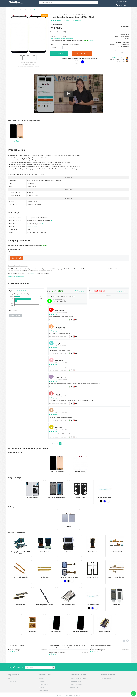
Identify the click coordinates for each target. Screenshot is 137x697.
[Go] (53, 667)
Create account (12, 681)
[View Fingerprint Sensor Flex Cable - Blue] (65, 581)
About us (41, 679)
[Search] (96, 2)
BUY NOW (59, 53)
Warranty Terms (32, 227)
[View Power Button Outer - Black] (89, 608)
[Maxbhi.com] (15, 2)
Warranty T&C (74, 688)
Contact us (42, 682)
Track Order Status (75, 682)
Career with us (43, 685)
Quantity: (53, 47)
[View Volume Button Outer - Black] (101, 501)
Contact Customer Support (78, 679)
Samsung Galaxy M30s (21, 10)
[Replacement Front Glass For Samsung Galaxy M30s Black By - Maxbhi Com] (28, 34)
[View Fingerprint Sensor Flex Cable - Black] (68, 581)
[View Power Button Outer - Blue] (92, 608)
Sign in (10, 678)
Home (10, 10)
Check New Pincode (14, 249)
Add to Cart (81, 53)
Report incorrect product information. (61, 38)
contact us (33, 274)
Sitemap (41, 688)
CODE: (52, 44)
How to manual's (105, 679)
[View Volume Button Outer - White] (108, 501)
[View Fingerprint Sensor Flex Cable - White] (72, 581)
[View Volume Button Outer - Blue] (105, 501)
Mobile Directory (44, 691)
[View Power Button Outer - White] (96, 608)
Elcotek (78, 695)
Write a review (77, 20)
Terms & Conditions (76, 685)
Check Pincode (17, 258)
